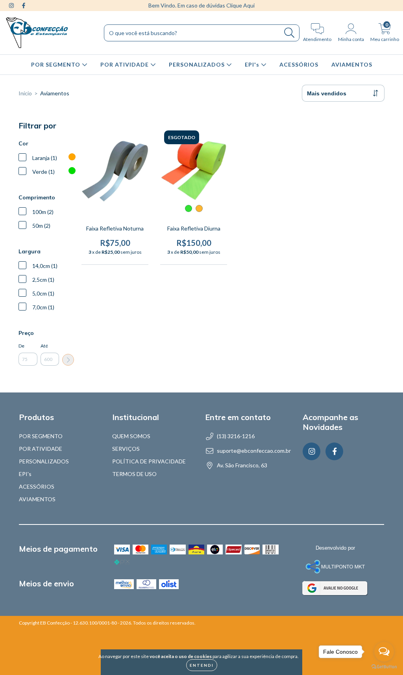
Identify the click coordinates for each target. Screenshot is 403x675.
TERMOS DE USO (134, 473)
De (21, 346)
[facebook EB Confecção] (23, 5)
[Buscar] (289, 33)
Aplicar (68, 360)
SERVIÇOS (126, 448)
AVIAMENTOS (351, 64)
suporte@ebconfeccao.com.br (254, 450)
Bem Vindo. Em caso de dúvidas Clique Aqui (201, 5)
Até (44, 346)
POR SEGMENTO (56, 64)
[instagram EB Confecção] (12, 5)
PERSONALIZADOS (197, 64)
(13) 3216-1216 (236, 436)
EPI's (253, 64)
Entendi (202, 665)
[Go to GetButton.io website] (384, 666)
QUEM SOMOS (131, 436)
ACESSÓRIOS (298, 64)
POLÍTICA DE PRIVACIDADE (149, 461)
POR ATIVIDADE (125, 64)
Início (25, 93)
